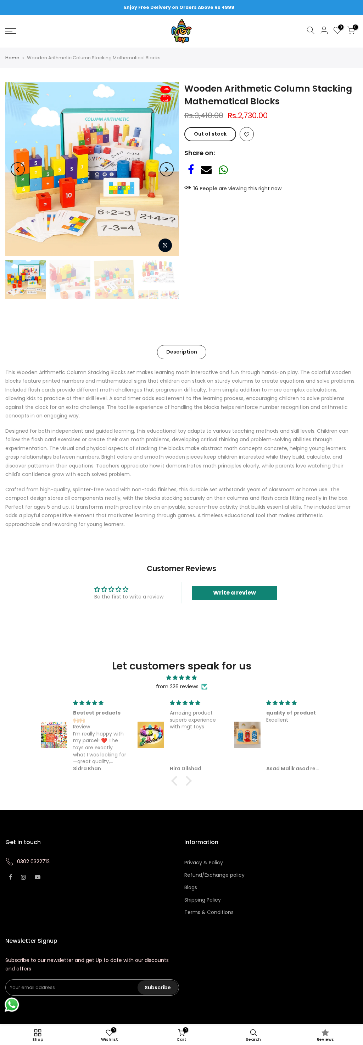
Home (12, 58)
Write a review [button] (234, 593)
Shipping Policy (202, 899)
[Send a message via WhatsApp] (12, 1004)
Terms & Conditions (209, 912)
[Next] (167, 169)
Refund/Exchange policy (214, 875)
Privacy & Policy (203, 862)
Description (181, 351)
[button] (176, 781)
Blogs (190, 887)
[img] (181, 677)
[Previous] (18, 169)
